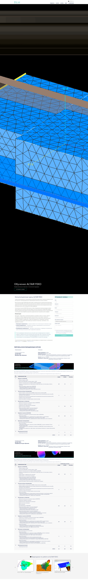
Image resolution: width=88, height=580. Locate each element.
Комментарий (57, 323)
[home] (17, 2)
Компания (57, 315)
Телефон (57, 311)
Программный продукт (59, 319)
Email (56, 307)
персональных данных (62, 331)
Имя (56, 300)
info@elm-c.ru (72, 1)
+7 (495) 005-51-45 (30, 341)
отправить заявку (20, 289)
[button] (52, 3)
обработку (57, 331)
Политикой (61, 332)
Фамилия (57, 304)
